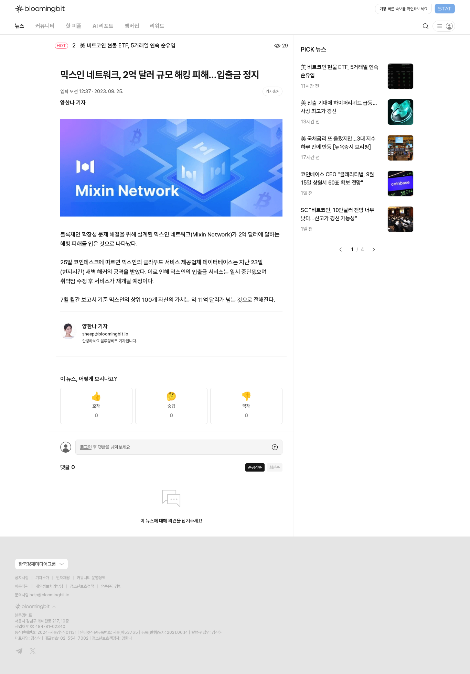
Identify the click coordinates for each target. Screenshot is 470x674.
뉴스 (19, 26)
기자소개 (42, 577)
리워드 (157, 26)
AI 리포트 (103, 26)
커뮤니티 (45, 26)
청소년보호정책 (82, 586)
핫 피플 (74, 26)
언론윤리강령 (111, 586)
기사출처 (272, 91)
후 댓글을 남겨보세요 (105, 447)
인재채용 (63, 577)
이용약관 (22, 586)
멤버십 (132, 26)
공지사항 (22, 577)
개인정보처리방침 (49, 586)
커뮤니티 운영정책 (91, 577)
